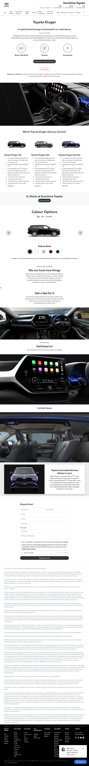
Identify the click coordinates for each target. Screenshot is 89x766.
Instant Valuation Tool (57, 745)
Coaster (26, 742)
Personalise (64, 12)
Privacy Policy (43, 760)
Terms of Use (50, 760)
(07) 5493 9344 (81, 8)
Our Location (78, 732)
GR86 (35, 736)
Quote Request (56, 750)
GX (38, 216)
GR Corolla (37, 738)
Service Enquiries (67, 737)
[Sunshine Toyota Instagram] (78, 738)
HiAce (25, 740)
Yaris (5, 734)
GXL (42, 216)
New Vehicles (11, 12)
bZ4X (15, 734)
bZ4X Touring (16, 737)
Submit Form (44, 558)
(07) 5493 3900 (57, 8)
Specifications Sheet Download (44, 61)
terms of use (42, 545)
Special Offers (27, 12)
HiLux (25, 732)
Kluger (16, 753)
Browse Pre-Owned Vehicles (57, 734)
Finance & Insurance (50, 12)
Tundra (26, 738)
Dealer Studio (13, 762)
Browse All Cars (44, 200)
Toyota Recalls (67, 741)
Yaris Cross (17, 747)
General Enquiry (79, 734)
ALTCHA (66, 552)
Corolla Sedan (6, 742)
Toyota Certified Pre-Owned (58, 754)
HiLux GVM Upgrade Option (47, 734)
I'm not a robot (29, 553)
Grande (49, 216)
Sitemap (37, 760)
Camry (6, 739)
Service (34, 12)
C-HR (15, 743)
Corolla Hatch (6, 737)
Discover (71, 12)
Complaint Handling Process (62, 760)
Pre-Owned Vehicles (18, 12)
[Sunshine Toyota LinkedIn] (83, 738)
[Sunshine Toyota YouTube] (81, 738)
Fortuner (16, 745)
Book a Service (67, 733)
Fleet (58, 12)
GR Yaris (36, 734)
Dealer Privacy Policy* (29, 549)
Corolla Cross (16, 750)
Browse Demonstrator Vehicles (58, 740)
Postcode (23, 528)
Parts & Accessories (41, 12)
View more (11, 186)
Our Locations (46, 8)
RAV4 (15, 732)
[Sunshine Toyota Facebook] (76, 738)
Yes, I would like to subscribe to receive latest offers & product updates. (45, 542)
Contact (78, 12)
